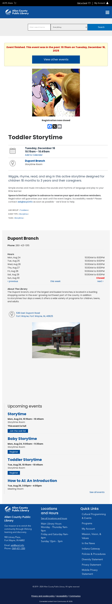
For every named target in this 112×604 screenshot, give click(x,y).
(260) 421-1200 (18, 548)
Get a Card (82, 3)
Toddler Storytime (25, 459)
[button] (107, 12)
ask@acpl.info (25, 201)
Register (14, 451)
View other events (56, 59)
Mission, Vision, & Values (91, 536)
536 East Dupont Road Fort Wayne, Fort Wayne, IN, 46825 (34, 314)
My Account (99, 3)
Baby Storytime (22, 438)
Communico (75, 596)
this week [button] (55, 281)
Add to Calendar (34, 155)
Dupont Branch (35, 161)
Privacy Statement (91, 564)
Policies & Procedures (94, 554)
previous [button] (13, 281)
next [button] (100, 281)
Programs (87, 523)
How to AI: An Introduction (32, 480)
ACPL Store (7, 3)
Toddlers (24, 210)
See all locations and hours (54, 518)
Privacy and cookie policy (43, 596)
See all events (97, 492)
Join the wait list (18, 430)
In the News (88, 543)
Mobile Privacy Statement (90, 571)
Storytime (23, 214)
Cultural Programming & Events (94, 516)
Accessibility (62, 596)
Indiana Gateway (91, 548)
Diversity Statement (92, 559)
